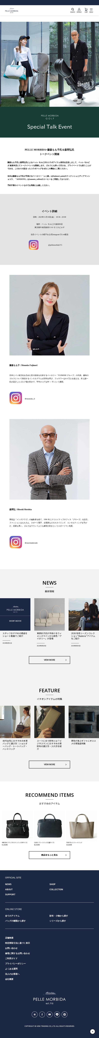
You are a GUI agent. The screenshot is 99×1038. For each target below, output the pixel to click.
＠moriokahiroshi (31, 543)
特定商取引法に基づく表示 (17, 943)
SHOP (52, 884)
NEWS (8, 884)
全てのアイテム (12, 916)
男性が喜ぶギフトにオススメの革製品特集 (83, 742)
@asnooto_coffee (34, 179)
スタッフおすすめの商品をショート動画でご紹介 (15, 634)
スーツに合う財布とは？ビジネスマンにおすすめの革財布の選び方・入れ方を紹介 (49, 744)
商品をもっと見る (49, 855)
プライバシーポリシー (15, 963)
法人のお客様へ (12, 974)
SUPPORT (10, 894)
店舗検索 (9, 938)
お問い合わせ (11, 948)
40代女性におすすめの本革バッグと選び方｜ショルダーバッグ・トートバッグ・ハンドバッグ (15, 744)
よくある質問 (11, 969)
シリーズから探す (58, 921)
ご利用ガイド (11, 958)
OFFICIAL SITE (13, 877)
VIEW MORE (49, 659)
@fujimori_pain (57, 176)
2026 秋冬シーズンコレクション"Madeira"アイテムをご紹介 (83, 636)
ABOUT (9, 889)
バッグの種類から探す (15, 921)
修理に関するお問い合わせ (17, 953)
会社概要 (9, 979)
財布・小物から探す (59, 916)
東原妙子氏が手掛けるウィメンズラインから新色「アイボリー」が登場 (49, 636)
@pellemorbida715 (55, 245)
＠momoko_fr (30, 399)
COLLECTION (56, 889)
